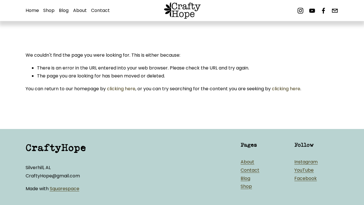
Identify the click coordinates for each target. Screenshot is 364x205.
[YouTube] (312, 10)
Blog (64, 10)
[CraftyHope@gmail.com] (334, 10)
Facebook (305, 178)
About (80, 10)
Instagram (306, 162)
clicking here (121, 88)
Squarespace (64, 188)
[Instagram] (300, 10)
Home (32, 10)
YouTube (304, 170)
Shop (49, 10)
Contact (100, 10)
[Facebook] (323, 10)
